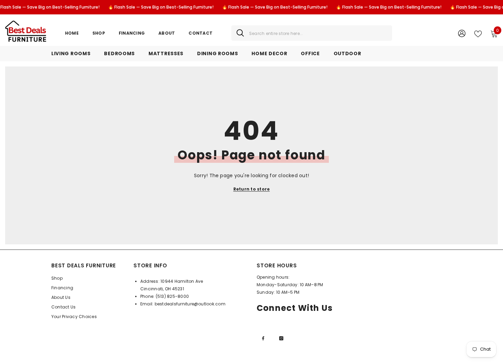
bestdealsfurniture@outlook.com (190, 304)
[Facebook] (263, 338)
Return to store (251, 189)
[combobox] (318, 33)
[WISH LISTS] (478, 33)
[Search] (311, 33)
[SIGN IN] (462, 33)
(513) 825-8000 (172, 296)
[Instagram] (281, 338)
